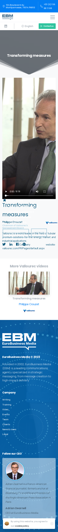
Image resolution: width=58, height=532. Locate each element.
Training (6, 404)
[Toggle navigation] (52, 17)
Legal (5, 434)
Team (5, 419)
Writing (6, 399)
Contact (39, 232)
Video (5, 409)
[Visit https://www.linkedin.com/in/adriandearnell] (5, 26)
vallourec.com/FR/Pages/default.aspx (23, 248)
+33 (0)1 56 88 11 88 (49, 6)
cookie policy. (22, 525)
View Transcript (15, 233)
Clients (6, 424)
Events (6, 414)
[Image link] (29, 283)
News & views (9, 429)
